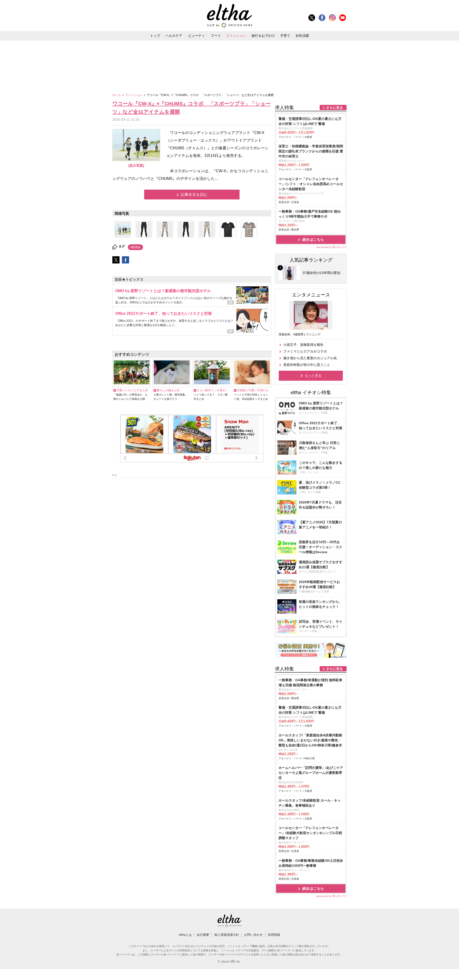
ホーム (117, 95)
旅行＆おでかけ (263, 35)
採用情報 (274, 935)
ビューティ (196, 35)
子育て (285, 35)
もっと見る (313, 375)
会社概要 (203, 935)
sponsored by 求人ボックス (332, 247)
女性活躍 (302, 35)
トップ (155, 35)
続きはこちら (313, 239)
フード (216, 35)
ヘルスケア (173, 35)
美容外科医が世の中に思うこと (306, 365)
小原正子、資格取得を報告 (303, 345)
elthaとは (185, 935)
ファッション (236, 35)
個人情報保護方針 (226, 935)
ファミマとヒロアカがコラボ (305, 351)
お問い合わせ (253, 935)
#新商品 (135, 247)
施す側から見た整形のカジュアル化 (310, 358)
